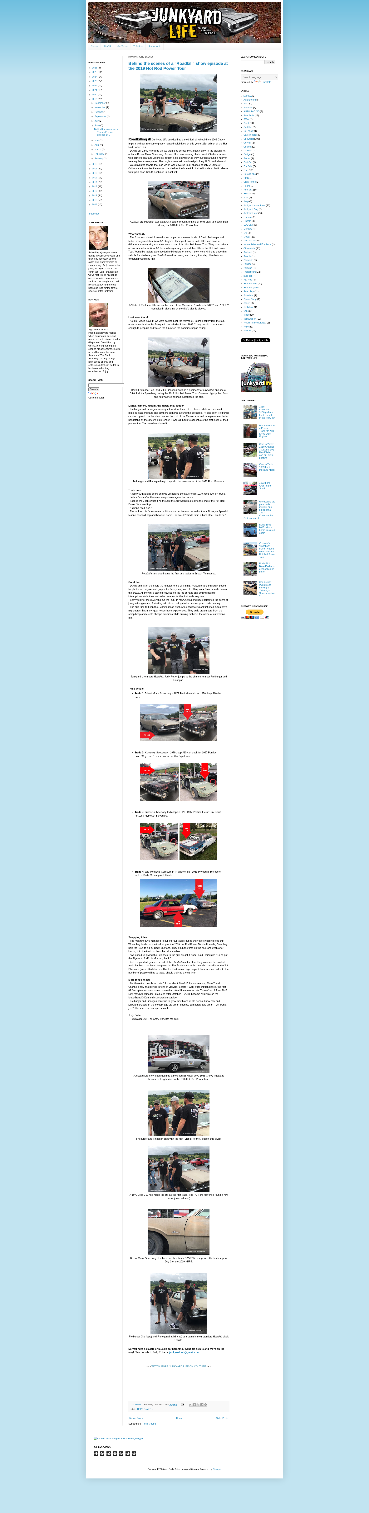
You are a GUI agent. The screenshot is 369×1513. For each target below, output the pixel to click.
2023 (95, 81)
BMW (246, 119)
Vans (246, 311)
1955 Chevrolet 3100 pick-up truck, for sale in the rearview (267, 412)
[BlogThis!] (194, 1405)
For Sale (248, 166)
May (97, 140)
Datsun (247, 150)
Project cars (250, 272)
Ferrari (247, 158)
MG (245, 232)
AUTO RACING (251, 111)
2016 (95, 173)
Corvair (247, 142)
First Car (248, 162)
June (97, 125)
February (100, 154)
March (98, 149)
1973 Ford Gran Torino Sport (265, 486)
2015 (95, 177)
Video (247, 314)
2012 (95, 191)
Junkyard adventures (254, 205)
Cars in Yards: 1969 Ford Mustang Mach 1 (267, 468)
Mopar (247, 236)
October (99, 112)
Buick (246, 123)
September (101, 116)
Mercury (248, 229)
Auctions (248, 107)
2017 (95, 168)
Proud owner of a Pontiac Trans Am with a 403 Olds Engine (267, 431)
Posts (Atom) (149, 1423)
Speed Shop (250, 299)
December (100, 103)
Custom (248, 146)
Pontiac (247, 264)
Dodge (247, 154)
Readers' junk (251, 287)
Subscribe (94, 213)
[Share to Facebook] (202, 1405)
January (99, 158)
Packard (248, 252)
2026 (95, 67)
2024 (95, 76)
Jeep (246, 201)
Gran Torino (250, 182)
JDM (246, 197)
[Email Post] (182, 1404)
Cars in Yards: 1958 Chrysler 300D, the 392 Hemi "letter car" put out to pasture (266, 451)
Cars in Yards (251, 135)
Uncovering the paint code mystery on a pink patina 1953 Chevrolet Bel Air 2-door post (259, 510)
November (100, 107)
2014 (95, 182)
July (97, 121)
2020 (95, 94)
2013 (95, 186)
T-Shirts (138, 46)
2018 (95, 164)
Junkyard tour (251, 213)
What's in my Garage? (255, 322)
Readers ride (250, 283)
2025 (95, 72)
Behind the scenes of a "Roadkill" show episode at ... (106, 132)
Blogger (217, 1469)
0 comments (135, 1404)
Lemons (248, 217)
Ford (246, 170)
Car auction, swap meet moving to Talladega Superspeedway (267, 589)
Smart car (248, 295)
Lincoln (247, 221)
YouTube (122, 46)
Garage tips (250, 174)
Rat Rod (248, 279)
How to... (248, 189)
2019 (95, 99)
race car (248, 276)
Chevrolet (249, 139)
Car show (248, 131)
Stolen (247, 303)
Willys (247, 326)
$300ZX (248, 96)
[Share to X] (198, 1405)
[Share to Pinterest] (205, 1405)
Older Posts (222, 1418)
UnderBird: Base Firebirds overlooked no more (266, 567)
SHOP (107, 46)
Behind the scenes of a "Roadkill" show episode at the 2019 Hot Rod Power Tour (178, 66)
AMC (246, 103)
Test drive (248, 307)
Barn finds (249, 115)
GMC (246, 178)
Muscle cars (250, 240)
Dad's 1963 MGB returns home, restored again (267, 528)
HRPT (140, 1409)
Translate (266, 82)
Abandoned (250, 99)
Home (179, 1418)
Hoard (247, 186)
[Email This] (191, 1405)
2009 (95, 204)
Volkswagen (250, 319)
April (97, 145)
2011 (95, 195)
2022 (95, 85)
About (94, 46)
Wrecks (247, 330)
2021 (95, 90)
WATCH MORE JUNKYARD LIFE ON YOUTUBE (178, 1366)
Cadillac (248, 127)
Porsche (248, 268)
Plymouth (248, 260)
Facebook (155, 46)
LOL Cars (248, 225)
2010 (95, 200)
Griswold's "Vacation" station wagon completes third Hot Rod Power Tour (267, 550)
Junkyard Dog (251, 209)
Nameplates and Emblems (257, 244)
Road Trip (148, 1409)
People (247, 256)
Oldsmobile (249, 248)
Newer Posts (136, 1418)
